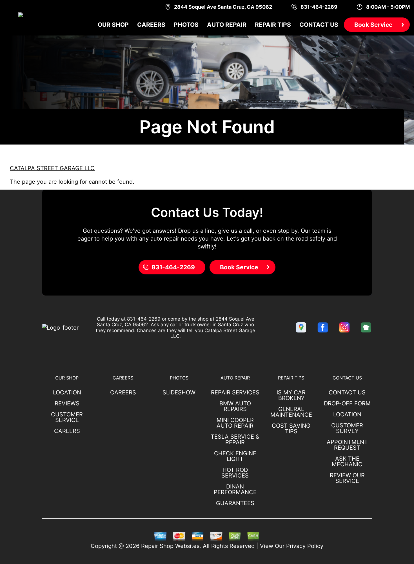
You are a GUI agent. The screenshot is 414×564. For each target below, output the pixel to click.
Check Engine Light (235, 456)
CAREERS (67, 431)
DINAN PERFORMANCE (235, 489)
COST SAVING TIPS (291, 428)
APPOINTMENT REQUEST (347, 445)
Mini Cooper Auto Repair (235, 423)
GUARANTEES (235, 503)
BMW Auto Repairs (235, 406)
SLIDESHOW (179, 392)
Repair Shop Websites (170, 546)
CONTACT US (347, 392)
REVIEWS (67, 403)
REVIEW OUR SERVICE (347, 478)
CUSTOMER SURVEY (347, 428)
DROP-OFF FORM (347, 403)
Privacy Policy (304, 546)
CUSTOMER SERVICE (67, 417)
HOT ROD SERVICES (235, 473)
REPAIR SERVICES (235, 392)
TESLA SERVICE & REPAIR (235, 439)
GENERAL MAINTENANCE (291, 412)
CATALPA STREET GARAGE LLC (52, 168)
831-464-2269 (144, 319)
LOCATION (67, 392)
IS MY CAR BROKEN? (291, 395)
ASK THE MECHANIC (347, 461)
